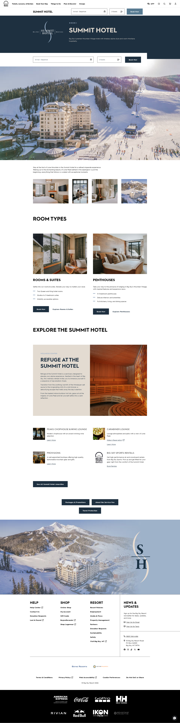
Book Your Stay (42, 4)
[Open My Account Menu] (175, 3)
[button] (174, 718)
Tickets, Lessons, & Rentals (22, 4)
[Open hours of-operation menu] (159, 3)
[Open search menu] (164, 3)
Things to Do (56, 4)
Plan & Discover (70, 4)
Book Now (134, 11)
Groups (82, 4)
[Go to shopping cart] (170, 3)
